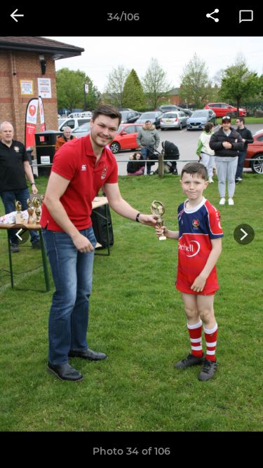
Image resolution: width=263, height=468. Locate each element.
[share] (212, 17)
